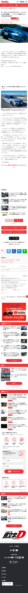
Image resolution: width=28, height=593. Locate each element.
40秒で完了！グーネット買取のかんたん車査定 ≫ (14, 227)
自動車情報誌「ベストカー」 (5, 2)
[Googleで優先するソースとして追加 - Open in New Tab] (14, 238)
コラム (14, 8)
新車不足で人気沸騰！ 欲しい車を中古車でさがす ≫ (14, 232)
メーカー (4, 458)
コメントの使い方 (22, 266)
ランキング (4, 5)
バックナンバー (14, 387)
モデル (4, 463)
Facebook (13, 550)
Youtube (17, 550)
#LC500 (18, 20)
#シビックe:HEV (5, 22)
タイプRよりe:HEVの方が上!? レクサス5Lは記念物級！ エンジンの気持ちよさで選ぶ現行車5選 (13, 14)
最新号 (14, 383)
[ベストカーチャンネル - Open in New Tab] (14, 312)
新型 (17, 5)
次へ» (20, 220)
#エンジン (3, 20)
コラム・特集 (8, 8)
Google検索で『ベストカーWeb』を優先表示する (14, 242)
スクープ (11, 5)
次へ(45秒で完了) (14, 471)
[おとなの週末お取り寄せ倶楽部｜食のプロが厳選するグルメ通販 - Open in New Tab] (9, 558)
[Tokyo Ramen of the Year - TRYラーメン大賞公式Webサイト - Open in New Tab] (14, 562)
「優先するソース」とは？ (14, 244)
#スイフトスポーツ (10, 20)
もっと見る (14, 360)
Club (22, 2)
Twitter (11, 550)
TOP (2, 8)
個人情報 (4, 570)
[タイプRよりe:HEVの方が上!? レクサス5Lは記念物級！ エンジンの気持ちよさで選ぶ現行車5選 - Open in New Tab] (14, 33)
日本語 (17, 546)
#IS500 (11, 22)
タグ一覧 (4, 577)
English (11, 546)
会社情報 (4, 567)
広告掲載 (4, 580)
